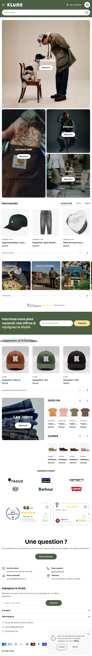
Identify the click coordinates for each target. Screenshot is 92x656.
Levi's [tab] (78, 203)
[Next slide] (87, 253)
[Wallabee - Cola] (74, 448)
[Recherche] (86, 12)
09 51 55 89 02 (57, 571)
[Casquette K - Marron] (15, 359)
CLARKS (50, 456)
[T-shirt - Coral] (63, 412)
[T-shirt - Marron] (85, 412)
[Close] (88, 634)
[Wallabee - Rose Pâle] (85, 448)
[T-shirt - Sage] (74, 412)
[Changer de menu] (3, 4)
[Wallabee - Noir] (63, 448)
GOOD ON (51, 421)
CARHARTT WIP (7, 239)
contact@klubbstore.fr (14, 627)
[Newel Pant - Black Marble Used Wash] (45, 222)
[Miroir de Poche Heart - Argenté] (76, 222)
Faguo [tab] (87, 203)
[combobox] (46, 12)
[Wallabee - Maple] (53, 448)
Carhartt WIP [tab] (66, 203)
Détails (76, 641)
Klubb (11, 651)
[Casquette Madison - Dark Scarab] (15, 222)
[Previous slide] (80, 253)
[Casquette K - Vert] (45, 359)
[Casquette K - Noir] (76, 359)
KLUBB (4, 377)
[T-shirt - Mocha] (53, 412)
